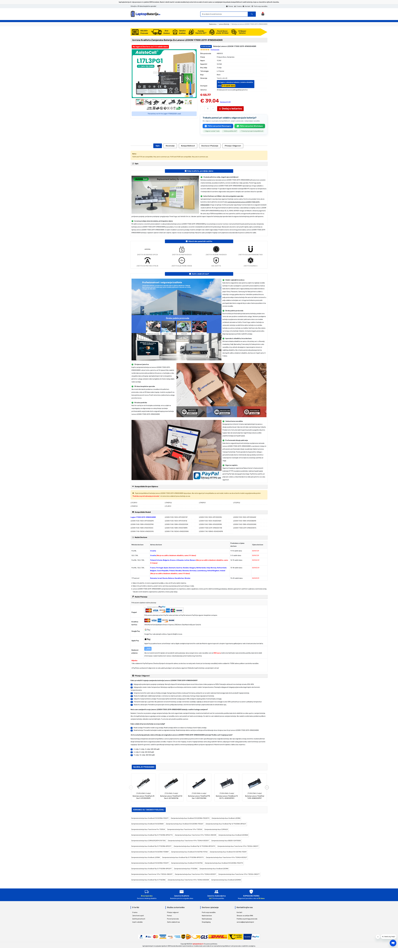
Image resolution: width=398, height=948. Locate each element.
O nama (239, 6)
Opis (158, 146)
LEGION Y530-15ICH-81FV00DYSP (176, 517)
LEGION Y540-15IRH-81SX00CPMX (142, 524)
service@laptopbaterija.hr (245, 922)
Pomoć (230, 6)
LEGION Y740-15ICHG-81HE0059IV (142, 531)
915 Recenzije (215, 49)
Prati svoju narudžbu (260, 6)
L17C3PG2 (236, 503)
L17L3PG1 (168, 506)
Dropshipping (206, 922)
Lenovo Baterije (224, 24)
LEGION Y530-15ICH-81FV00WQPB (142, 521)
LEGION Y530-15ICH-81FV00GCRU (210, 517)
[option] (164, 73)
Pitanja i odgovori (233, 146)
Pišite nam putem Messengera (219, 126)
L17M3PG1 (202, 503)
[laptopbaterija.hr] (146, 16)
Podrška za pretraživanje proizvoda (146, 496)
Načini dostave (207, 916)
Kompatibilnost (188, 146)
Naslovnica (212, 24)
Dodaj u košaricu (232, 108)
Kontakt (247, 6)
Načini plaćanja (207, 919)
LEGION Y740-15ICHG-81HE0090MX (177, 531)
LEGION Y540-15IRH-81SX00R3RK (210, 524)
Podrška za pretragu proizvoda (247, 919)
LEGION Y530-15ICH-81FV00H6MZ (244, 517)
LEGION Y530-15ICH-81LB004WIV (210, 521)
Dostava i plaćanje (209, 146)
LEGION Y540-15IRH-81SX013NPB (176, 528)
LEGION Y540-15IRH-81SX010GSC (142, 528)
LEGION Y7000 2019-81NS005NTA (244, 528)
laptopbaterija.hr (198, 944)
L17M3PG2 (168, 503)
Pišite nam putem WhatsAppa (251, 126)
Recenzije (170, 146)
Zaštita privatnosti (138, 919)
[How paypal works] (251, 937)
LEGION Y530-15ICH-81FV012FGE (176, 521)
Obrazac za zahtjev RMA (245, 916)
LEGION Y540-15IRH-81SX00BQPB (244, 521)
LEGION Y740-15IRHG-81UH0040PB (211, 531)
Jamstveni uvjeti (138, 916)
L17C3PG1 (134, 503)
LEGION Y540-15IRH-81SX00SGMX (244, 524)
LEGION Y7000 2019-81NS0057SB (210, 528)
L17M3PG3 (134, 506)
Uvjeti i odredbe (137, 922)
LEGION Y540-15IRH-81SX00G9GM (176, 524)
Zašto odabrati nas (173, 922)
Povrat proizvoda (173, 919)
